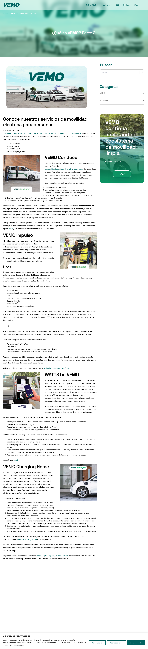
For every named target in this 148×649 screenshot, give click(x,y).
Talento (84, 605)
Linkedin (33, 611)
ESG (117, 5)
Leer (121, 174)
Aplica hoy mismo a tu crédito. (57, 368)
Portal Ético (86, 631)
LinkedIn (58, 556)
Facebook (40, 556)
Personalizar (97, 643)
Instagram (49, 556)
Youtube (39, 611)
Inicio (5, 13)
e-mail (29, 601)
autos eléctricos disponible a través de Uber (64, 169)
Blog (136, 5)
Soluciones (105, 5)
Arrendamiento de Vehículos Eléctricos (120, 600)
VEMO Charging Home (27, 539)
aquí (11, 228)
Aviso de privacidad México (90, 611)
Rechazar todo (116, 643)
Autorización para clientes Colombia (89, 625)
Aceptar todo (136, 643)
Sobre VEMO (91, 5)
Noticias (126, 5)
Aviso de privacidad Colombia (90, 618)
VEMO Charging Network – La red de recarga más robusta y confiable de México (121, 614)
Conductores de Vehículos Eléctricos (119, 593)
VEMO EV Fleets (113, 621)
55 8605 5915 (57, 601)
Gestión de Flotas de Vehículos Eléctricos (116, 627)
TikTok (65, 556)
